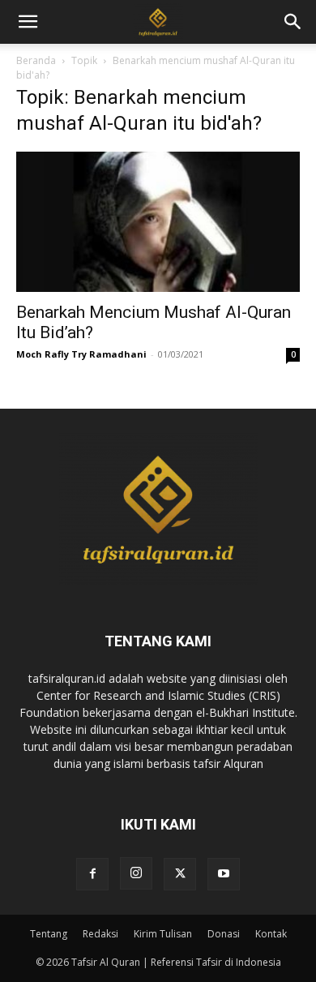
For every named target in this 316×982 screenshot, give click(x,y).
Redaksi (100, 934)
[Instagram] (136, 873)
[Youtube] (223, 874)
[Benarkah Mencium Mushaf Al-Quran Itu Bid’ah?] (158, 222)
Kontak (271, 934)
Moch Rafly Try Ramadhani (81, 354)
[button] (293, 22)
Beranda (36, 60)
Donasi (223, 934)
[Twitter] (180, 874)
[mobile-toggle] (27, 22)
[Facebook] (92, 874)
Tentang (48, 934)
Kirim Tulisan (163, 934)
